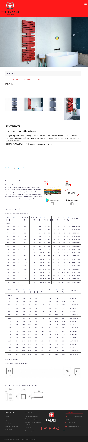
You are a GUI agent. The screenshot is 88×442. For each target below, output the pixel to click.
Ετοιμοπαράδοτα (30, 431)
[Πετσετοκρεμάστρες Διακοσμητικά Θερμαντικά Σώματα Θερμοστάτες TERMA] (10, 8)
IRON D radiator (9, 168)
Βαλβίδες (28, 428)
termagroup (18, 168)
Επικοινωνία (8, 429)
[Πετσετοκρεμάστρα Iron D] (14, 104)
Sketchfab (25, 168)
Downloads (8, 423)
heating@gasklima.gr (74, 426)
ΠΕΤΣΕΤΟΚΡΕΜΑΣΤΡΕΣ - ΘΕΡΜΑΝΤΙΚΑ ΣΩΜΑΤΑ (26, 79)
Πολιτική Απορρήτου (11, 426)
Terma (7, 416)
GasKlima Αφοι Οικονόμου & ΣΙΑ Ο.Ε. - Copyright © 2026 (20, 439)
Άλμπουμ (7, 420)
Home (8, 73)
